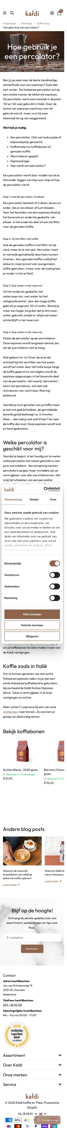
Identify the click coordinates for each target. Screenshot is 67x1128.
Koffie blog (43, 23)
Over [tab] (53, 499)
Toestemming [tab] (13, 499)
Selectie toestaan (32, 625)
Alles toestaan (32, 614)
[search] (12, 13)
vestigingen (10, 712)
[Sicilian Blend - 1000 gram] (22, 751)
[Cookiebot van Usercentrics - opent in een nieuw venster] (45, 489)
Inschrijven (32, 948)
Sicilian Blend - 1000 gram (20, 770)
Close (32, 1055)
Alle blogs (26, 23)
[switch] (54, 575)
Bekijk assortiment (5, 13)
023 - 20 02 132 (12, 1005)
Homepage (9, 23)
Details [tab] (34, 499)
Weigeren (32, 636)
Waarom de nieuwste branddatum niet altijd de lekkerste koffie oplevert (22, 864)
